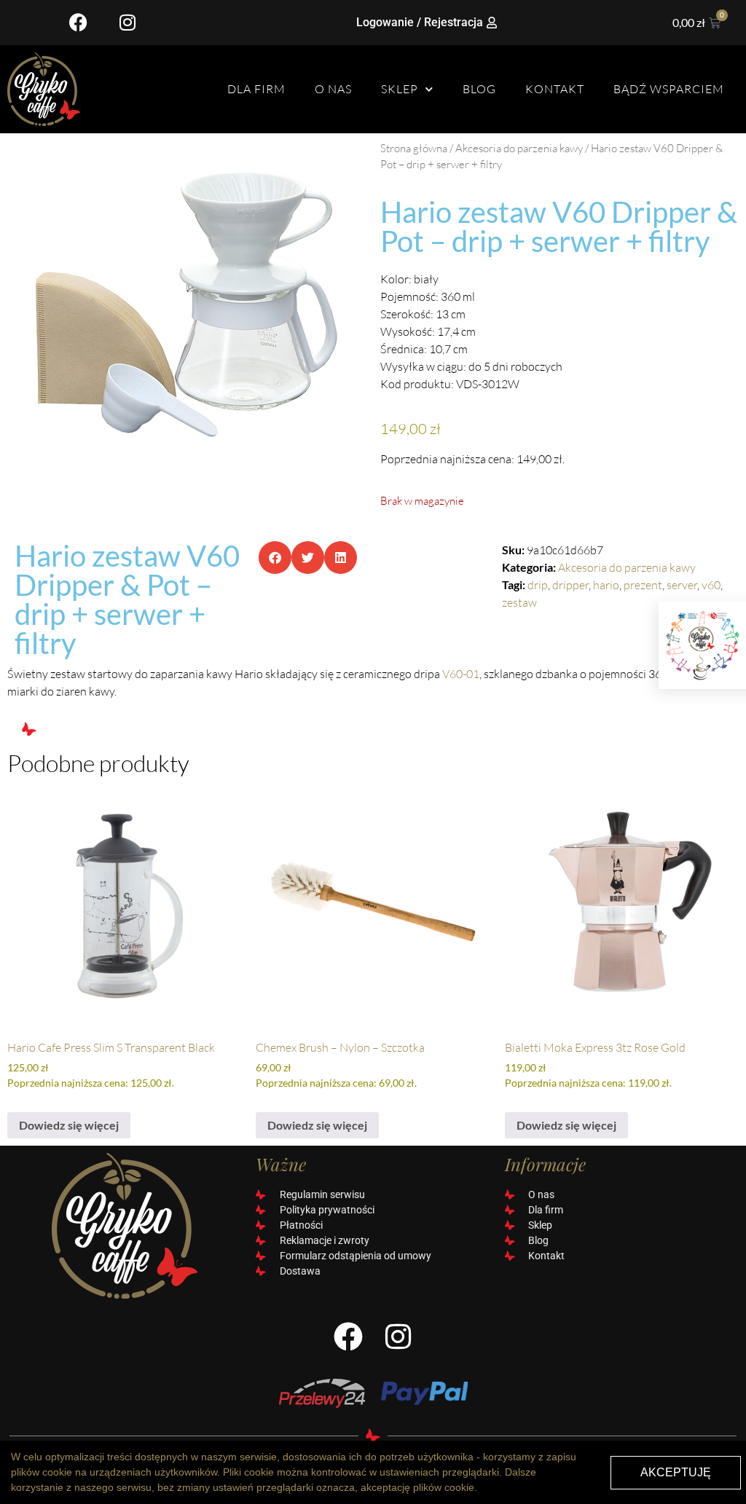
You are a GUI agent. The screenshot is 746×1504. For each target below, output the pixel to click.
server (682, 585)
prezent (643, 585)
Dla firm (256, 89)
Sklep (399, 89)
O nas (333, 89)
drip (537, 585)
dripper (570, 585)
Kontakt (554, 89)
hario (606, 585)
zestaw (519, 602)
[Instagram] (127, 21)
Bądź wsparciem (668, 89)
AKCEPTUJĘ (675, 1472)
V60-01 (460, 673)
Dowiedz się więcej (69, 1125)
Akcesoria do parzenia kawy (519, 148)
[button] (275, 557)
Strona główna (413, 148)
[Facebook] (78, 21)
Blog (479, 89)
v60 (711, 585)
